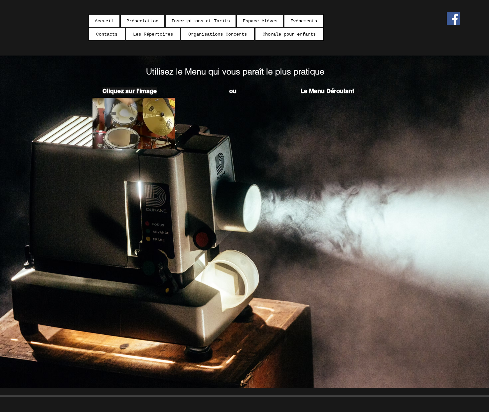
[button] (201, 21)
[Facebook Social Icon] (453, 18)
